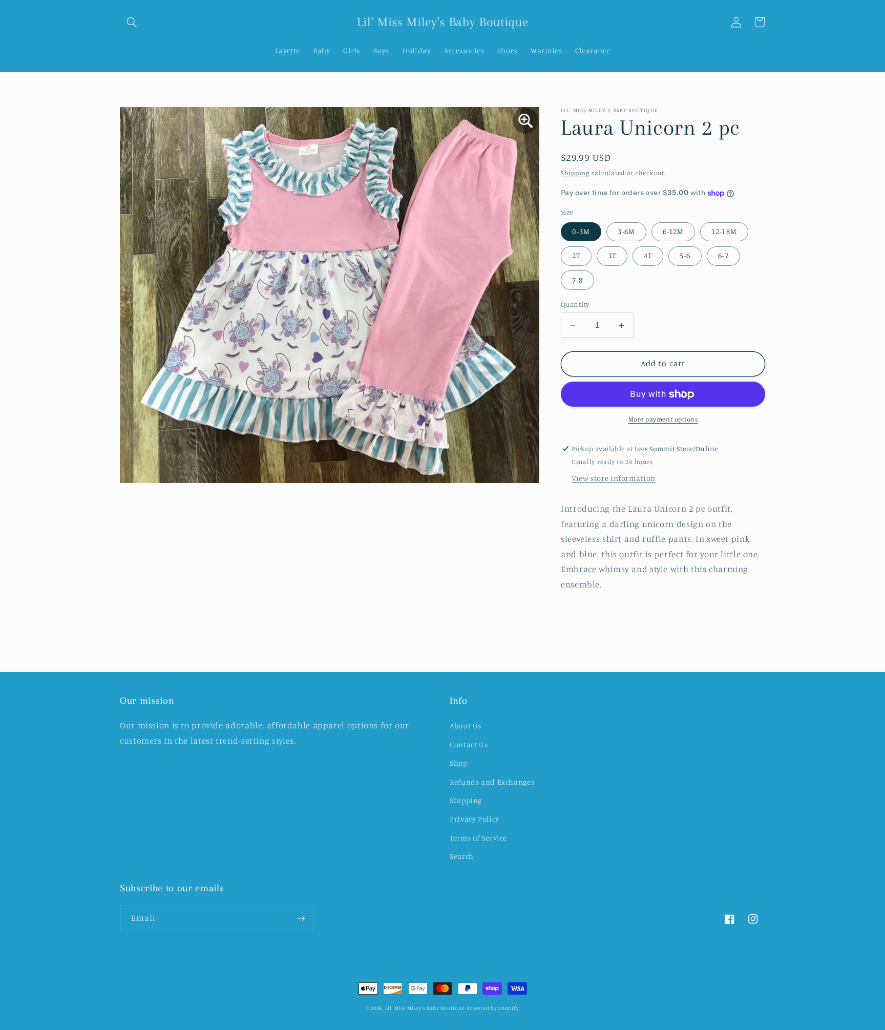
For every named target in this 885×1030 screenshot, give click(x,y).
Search (462, 856)
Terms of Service (478, 837)
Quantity (575, 304)
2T (576, 255)
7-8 (577, 280)
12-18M (723, 231)
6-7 (723, 255)
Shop (459, 763)
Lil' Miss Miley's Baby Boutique (425, 1008)
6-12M (673, 231)
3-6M (626, 231)
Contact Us (469, 744)
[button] (131, 22)
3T (612, 255)
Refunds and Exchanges (492, 781)
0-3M (581, 231)
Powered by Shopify (493, 1008)
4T (648, 255)
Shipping (575, 173)
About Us (465, 725)
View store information (614, 478)
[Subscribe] (301, 918)
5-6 (685, 255)
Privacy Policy (474, 818)
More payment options (663, 420)
